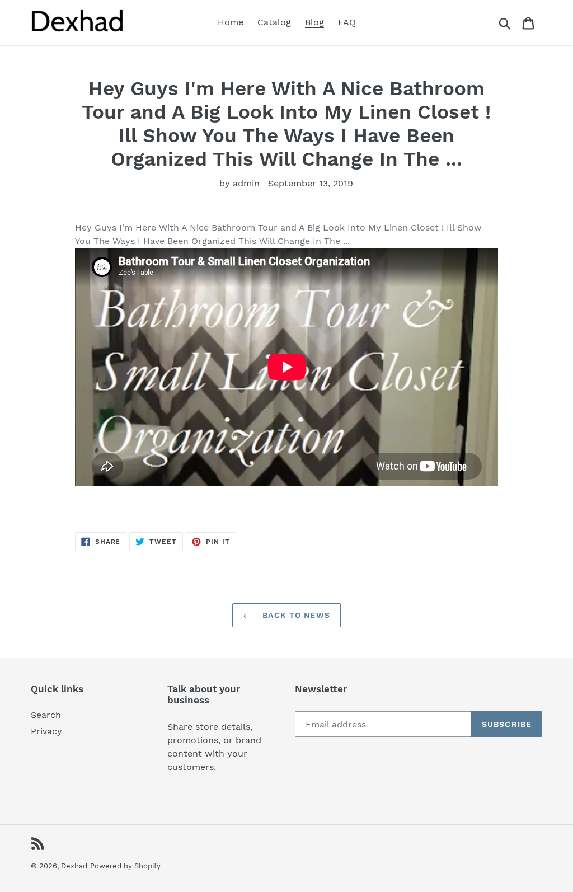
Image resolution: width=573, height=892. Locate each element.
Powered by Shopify (125, 866)
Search (46, 715)
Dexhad (74, 866)
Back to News (295, 615)
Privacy (46, 731)
